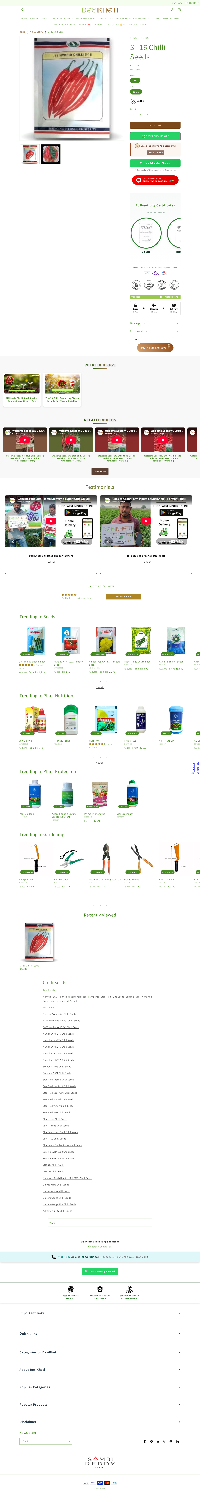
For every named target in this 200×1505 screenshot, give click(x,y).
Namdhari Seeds (79, 996)
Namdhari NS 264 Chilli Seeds (58, 1053)
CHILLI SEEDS (36, 31)
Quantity (133, 109)
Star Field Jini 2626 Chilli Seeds (59, 1086)
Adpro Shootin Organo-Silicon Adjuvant (65, 815)
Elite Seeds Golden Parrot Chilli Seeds (62, 1145)
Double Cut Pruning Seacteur (105, 879)
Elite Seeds (118, 996)
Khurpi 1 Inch (26, 879)
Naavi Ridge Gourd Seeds (138, 661)
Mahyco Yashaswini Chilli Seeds (59, 1014)
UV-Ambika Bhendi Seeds (33, 661)
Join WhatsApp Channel (158, 163)
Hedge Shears (131, 879)
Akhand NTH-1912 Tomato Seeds (68, 663)
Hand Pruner (61, 879)
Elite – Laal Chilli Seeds (55, 1119)
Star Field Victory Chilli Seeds (58, 1105)
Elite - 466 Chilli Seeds (54, 1138)
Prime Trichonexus (94, 813)
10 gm (136, 92)
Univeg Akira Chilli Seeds (56, 1184)
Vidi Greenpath (125, 813)
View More (100, 471)
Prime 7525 (130, 740)
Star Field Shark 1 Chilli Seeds (58, 1079)
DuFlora (146, 251)
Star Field (106, 996)
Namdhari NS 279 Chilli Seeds (58, 1040)
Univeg (54, 1001)
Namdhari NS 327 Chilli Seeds (58, 1060)
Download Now (155, 152)
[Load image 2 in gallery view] (51, 154)
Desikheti (103, 1488)
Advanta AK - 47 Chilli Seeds (57, 1210)
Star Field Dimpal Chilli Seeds (58, 1099)
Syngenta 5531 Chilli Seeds (57, 1073)
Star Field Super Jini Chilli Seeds (60, 1092)
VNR (138, 996)
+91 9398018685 (89, 1256)
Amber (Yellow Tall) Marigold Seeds (104, 663)
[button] (22, 10)
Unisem (64, 1001)
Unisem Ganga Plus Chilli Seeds (59, 1204)
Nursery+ (94, 740)
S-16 (135, 80)
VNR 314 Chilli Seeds (53, 1165)
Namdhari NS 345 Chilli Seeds (58, 1033)
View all (100, 687)
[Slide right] (106, 682)
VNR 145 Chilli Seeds (53, 1171)
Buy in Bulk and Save (155, 346)
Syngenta (94, 996)
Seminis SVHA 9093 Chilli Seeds (59, 1158)
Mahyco (47, 996)
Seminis (130, 996)
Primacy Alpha (62, 740)
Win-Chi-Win (26, 740)
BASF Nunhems (61, 996)
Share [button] (136, 339)
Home (22, 31)
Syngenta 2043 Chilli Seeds (57, 1066)
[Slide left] (93, 682)
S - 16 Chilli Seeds (56, 31)
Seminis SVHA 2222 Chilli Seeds (59, 1151)
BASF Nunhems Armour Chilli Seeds (61, 1020)
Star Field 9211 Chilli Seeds (57, 1112)
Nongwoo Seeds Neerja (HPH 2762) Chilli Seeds (67, 1178)
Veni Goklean (26, 813)
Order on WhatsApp (157, 136)
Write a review (123, 596)
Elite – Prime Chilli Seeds (56, 1125)
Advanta (74, 1001)
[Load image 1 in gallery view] (30, 154)
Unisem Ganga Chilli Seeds (57, 1197)
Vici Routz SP (166, 740)
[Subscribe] (69, 1441)
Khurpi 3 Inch (166, 879)
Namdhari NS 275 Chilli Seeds (58, 1046)
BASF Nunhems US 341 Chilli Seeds (61, 1027)
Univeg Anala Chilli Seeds (56, 1191)
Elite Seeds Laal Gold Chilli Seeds (60, 1132)
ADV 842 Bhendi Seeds (171, 661)
